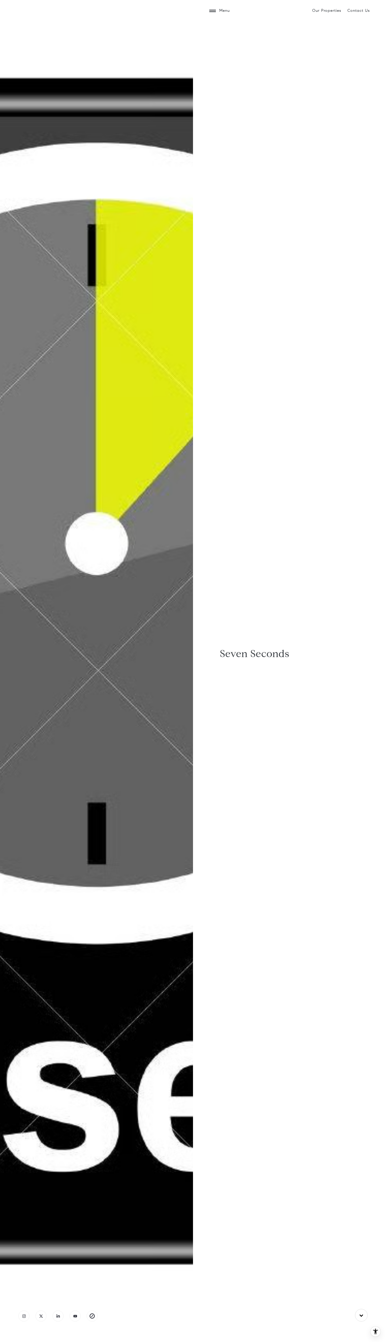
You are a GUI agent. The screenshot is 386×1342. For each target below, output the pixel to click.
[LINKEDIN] (58, 1316)
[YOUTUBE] (75, 1316)
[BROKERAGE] (92, 1316)
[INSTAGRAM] (23, 1316)
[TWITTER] (40, 1316)
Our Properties (326, 10)
